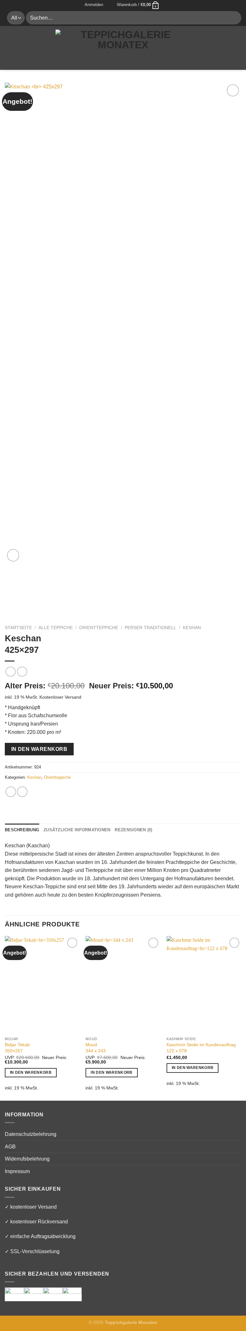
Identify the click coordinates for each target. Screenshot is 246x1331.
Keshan (192, 627)
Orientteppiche (98, 627)
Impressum (17, 1171)
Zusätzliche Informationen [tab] (77, 829)
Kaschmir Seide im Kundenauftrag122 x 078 (201, 1047)
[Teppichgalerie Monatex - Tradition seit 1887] (123, 47)
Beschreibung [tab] (22, 829)
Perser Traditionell (150, 627)
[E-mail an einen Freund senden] (22, 791)
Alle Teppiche (55, 627)
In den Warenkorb (39, 749)
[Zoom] (13, 555)
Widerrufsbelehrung (27, 1159)
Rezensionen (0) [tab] (133, 829)
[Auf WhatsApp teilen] (10, 791)
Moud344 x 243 (96, 1047)
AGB (10, 1146)
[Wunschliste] (110, 5)
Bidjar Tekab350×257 (17, 1047)
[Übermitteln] (233, 18)
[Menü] (8, 47)
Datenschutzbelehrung (30, 1134)
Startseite (18, 627)
